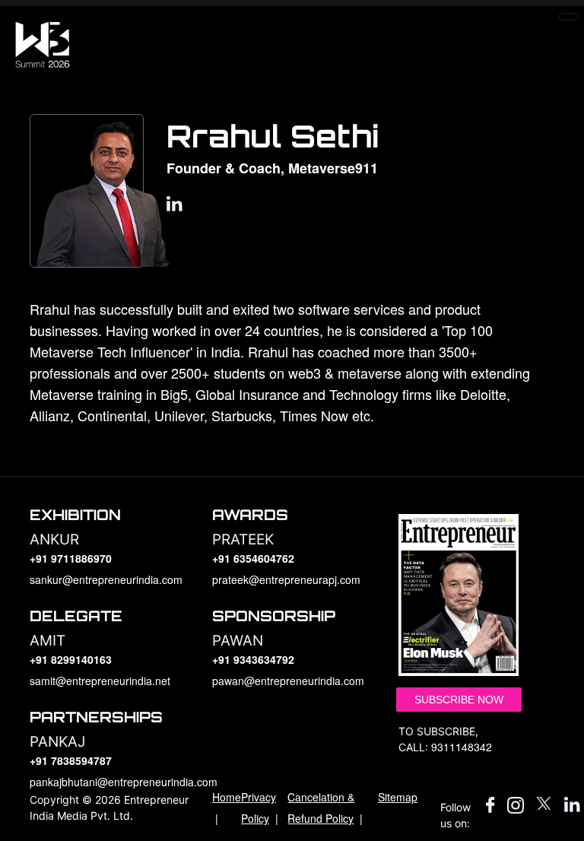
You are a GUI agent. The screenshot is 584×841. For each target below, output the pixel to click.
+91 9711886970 (71, 558)
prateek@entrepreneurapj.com (286, 579)
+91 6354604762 (253, 558)
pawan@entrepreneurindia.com (288, 680)
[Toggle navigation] (569, 17)
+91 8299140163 (71, 659)
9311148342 (461, 746)
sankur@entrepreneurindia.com (106, 579)
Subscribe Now (458, 699)
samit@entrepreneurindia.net (100, 680)
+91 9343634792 (253, 659)
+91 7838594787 (71, 760)
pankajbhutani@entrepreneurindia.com (109, 781)
